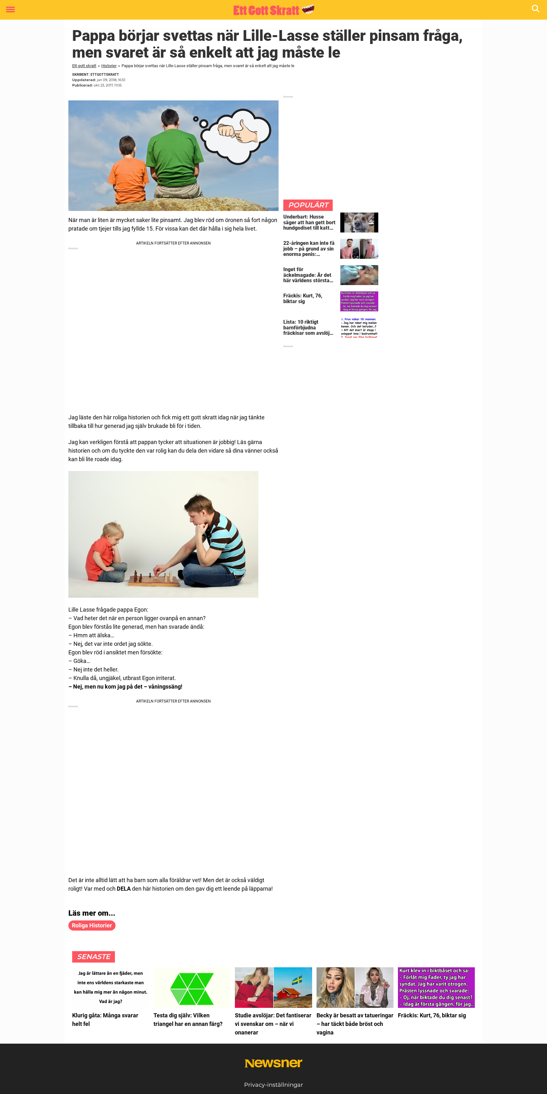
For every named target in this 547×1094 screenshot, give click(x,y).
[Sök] (536, 10)
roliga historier (92, 925)
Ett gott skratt (84, 65)
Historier (108, 65)
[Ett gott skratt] (271, 10)
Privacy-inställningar (273, 1084)
